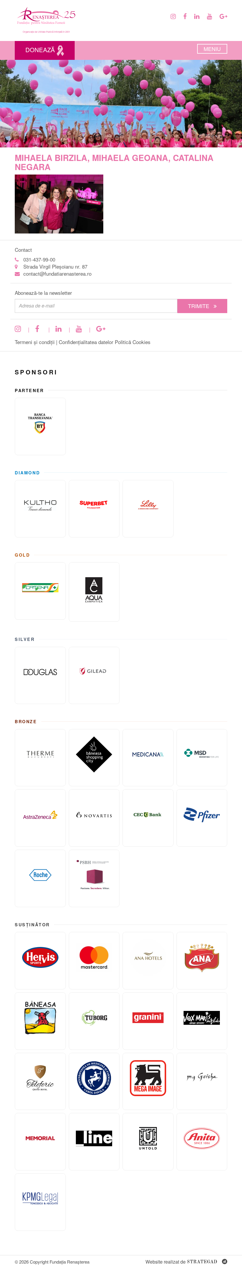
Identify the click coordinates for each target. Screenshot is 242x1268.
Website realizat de (181, 1261)
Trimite (199, 306)
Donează (41, 49)
